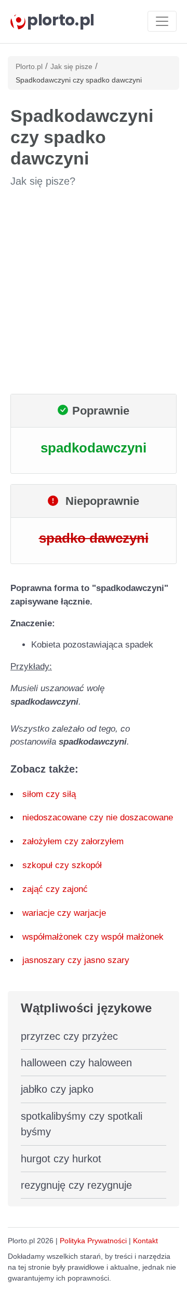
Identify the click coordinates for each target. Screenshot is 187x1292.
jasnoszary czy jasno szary (75, 960)
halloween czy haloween (76, 1062)
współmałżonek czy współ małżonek (93, 937)
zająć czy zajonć (55, 889)
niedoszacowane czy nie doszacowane (97, 817)
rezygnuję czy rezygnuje (76, 1185)
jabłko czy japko (57, 1089)
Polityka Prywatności (93, 1240)
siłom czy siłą (49, 794)
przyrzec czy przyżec (69, 1036)
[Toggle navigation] (162, 21)
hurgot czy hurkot (61, 1158)
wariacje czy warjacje (64, 913)
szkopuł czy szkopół (62, 865)
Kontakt (145, 1240)
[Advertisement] (93, 291)
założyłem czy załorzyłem (73, 841)
